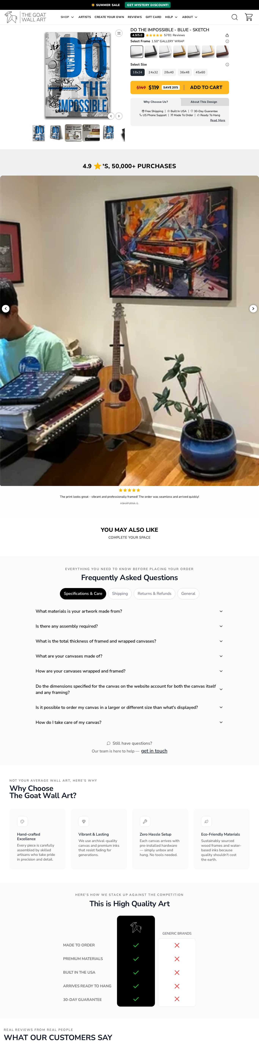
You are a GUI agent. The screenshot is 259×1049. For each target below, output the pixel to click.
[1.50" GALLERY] (136, 51)
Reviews (135, 17)
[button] (129, 5)
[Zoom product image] (119, 33)
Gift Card (153, 17)
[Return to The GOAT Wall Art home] (27, 17)
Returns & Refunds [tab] (154, 593)
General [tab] (188, 593)
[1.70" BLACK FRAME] (151, 51)
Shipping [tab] (120, 593)
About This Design (204, 102)
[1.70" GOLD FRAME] (179, 51)
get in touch (154, 751)
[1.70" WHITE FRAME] (165, 51)
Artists (84, 17)
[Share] (227, 35)
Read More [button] (217, 120)
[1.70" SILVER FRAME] (194, 51)
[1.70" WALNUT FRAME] (222, 51)
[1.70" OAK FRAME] (208, 51)
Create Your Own (109, 17)
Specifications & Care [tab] (83, 593)
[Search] (234, 17)
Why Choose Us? (156, 102)
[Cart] (248, 17)
